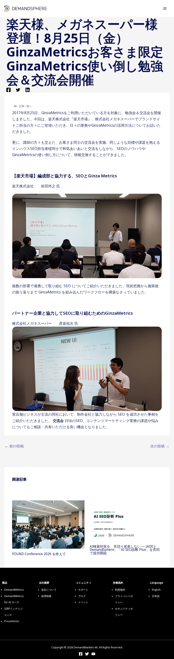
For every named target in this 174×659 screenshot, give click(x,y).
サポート (83, 590)
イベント (83, 602)
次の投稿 (159, 446)
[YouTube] (93, 654)
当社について (48, 590)
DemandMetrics (14, 590)
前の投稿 (14, 446)
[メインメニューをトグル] (165, 8)
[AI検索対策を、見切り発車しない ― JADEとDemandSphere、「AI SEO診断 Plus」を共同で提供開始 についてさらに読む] (126, 520)
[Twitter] (18, 89)
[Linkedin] (27, 89)
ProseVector (11, 621)
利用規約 (120, 590)
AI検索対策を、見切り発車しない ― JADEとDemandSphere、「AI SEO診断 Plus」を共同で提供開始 (125, 549)
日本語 (156, 596)
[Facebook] (8, 89)
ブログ (82, 596)
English (156, 590)
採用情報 (46, 596)
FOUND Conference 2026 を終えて (39, 553)
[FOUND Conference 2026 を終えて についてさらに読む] (48, 524)
